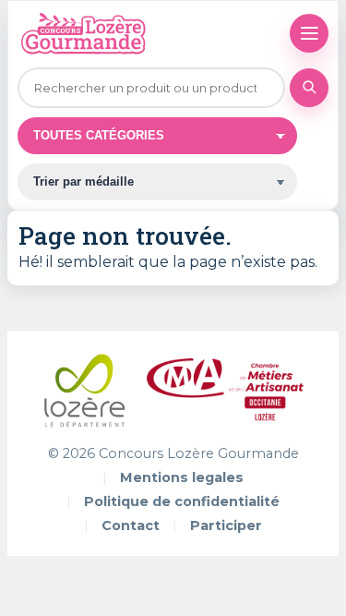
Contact (130, 525)
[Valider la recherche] (309, 87)
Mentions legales (182, 477)
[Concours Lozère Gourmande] (83, 33)
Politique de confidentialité (182, 501)
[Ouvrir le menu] (309, 33)
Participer (226, 525)
